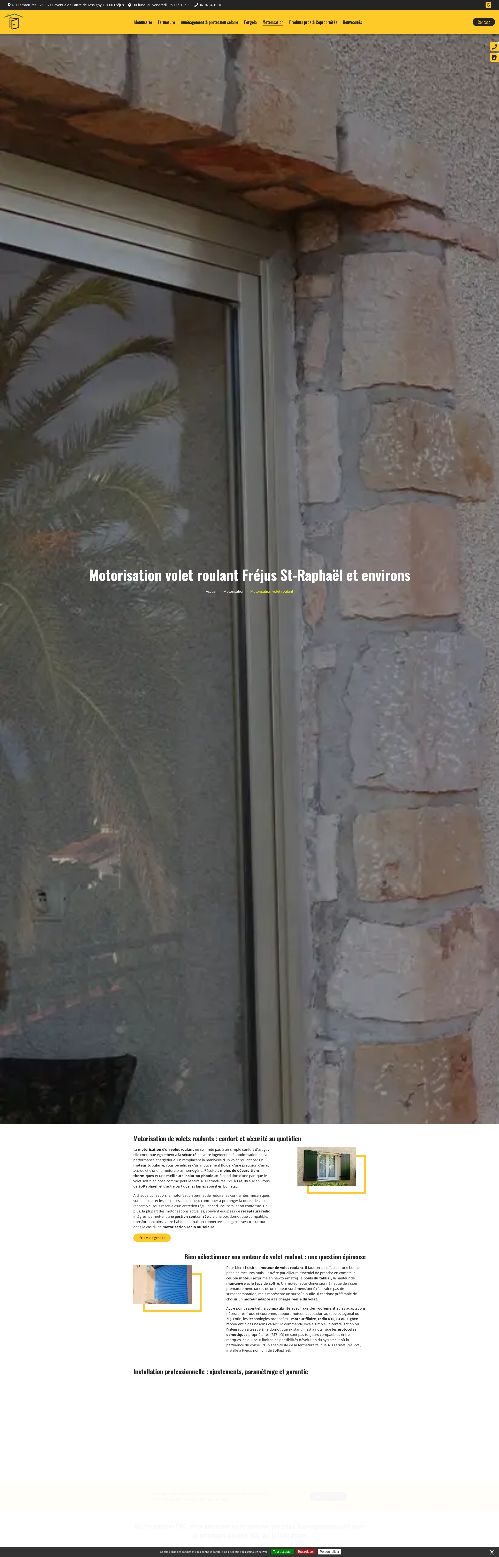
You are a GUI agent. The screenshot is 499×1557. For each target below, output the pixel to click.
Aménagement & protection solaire (209, 22)
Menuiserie (143, 22)
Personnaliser (329, 1551)
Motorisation (273, 22)
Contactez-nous (328, 1477)
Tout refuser (306, 1551)
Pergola (250, 22)
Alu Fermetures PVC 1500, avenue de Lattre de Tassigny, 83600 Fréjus (68, 5)
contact (484, 22)
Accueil (212, 591)
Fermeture (166, 22)
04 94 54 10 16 (210, 5)
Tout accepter (282, 1551)
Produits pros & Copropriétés (313, 22)
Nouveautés (352, 22)
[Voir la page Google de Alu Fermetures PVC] (488, 5)
